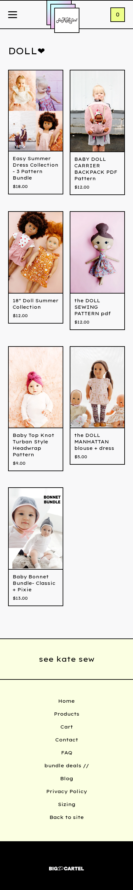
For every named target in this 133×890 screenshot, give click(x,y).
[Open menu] (12, 15)
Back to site (66, 817)
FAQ (66, 753)
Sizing (67, 804)
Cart (66, 727)
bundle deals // (66, 765)
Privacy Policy (66, 791)
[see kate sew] (66, 20)
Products (66, 714)
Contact (66, 740)
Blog (66, 778)
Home (66, 701)
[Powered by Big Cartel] (66, 865)
